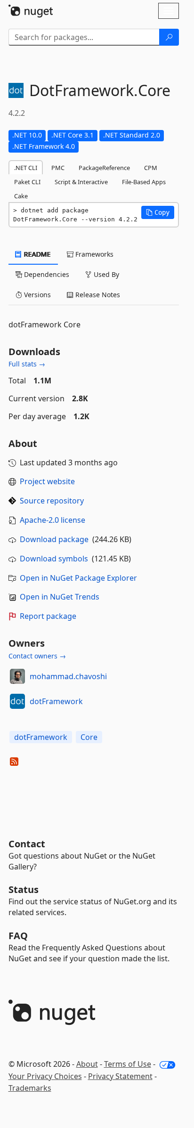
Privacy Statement (120, 1076)
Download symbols (54, 558)
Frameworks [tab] (93, 254)
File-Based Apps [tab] (144, 182)
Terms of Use (127, 1064)
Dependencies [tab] (45, 274)
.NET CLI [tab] (25, 167)
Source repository (52, 500)
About (87, 1064)
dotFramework (56, 701)
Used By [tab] (105, 274)
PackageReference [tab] (104, 167)
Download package (54, 539)
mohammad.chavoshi (68, 676)
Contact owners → (37, 655)
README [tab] (36, 254)
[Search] (169, 37)
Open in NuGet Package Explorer (78, 578)
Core (89, 737)
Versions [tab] (36, 294)
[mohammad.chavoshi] (17, 676)
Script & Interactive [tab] (81, 182)
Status (23, 889)
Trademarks (29, 1088)
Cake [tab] (21, 196)
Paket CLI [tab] (27, 182)
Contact (26, 843)
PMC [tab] (58, 167)
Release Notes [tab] (96, 294)
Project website (47, 481)
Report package (48, 616)
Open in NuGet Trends (59, 597)
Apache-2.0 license (52, 520)
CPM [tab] (150, 167)
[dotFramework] (17, 701)
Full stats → (26, 363)
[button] (157, 212)
